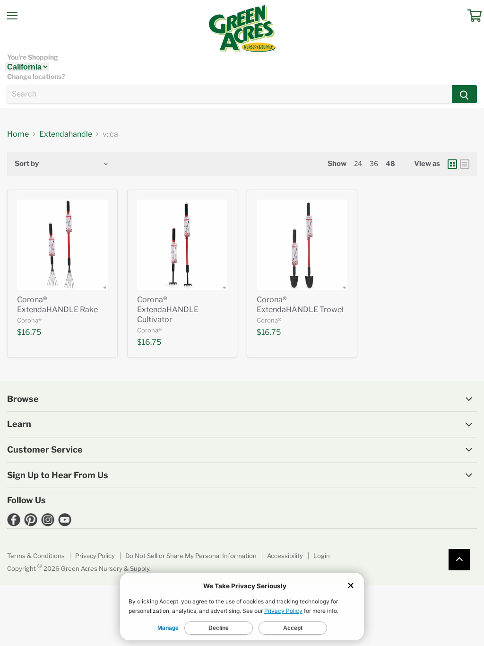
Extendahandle (65, 134)
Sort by (27, 164)
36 (374, 163)
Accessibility (285, 555)
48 (390, 163)
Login (321, 555)
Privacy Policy (95, 555)
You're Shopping (32, 57)
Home (18, 134)
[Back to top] (459, 559)
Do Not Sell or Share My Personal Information (191, 555)
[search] (229, 94)
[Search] (464, 94)
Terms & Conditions (36, 555)
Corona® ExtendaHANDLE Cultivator (168, 309)
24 (358, 163)
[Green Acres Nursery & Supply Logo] (242, 28)
